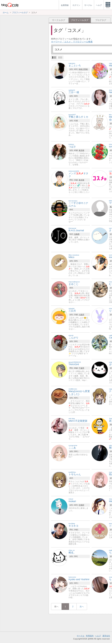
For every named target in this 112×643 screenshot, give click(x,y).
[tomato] (100, 151)
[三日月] (59, 316)
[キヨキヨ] (59, 531)
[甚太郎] (100, 426)
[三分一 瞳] (59, 97)
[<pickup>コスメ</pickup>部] (100, 178)
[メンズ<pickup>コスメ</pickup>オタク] (59, 178)
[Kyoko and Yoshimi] (59, 584)
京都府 (81, 505)
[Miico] (59, 262)
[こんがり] (59, 343)
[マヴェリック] (100, 208)
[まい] (100, 369)
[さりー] (100, 235)
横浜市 (88, 69)
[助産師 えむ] (100, 479)
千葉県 (81, 368)
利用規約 (90, 636)
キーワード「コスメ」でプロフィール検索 (72, 42)
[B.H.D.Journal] (59, 235)
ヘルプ (98, 636)
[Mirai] (100, 506)
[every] (100, 262)
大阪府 (81, 315)
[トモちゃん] (59, 479)
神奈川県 (82, 69)
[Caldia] (100, 343)
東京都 (81, 150)
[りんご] (100, 557)
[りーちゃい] (100, 316)
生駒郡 (76, 234)
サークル (80, 636)
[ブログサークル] (10, 5)
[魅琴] (100, 453)
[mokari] (59, 506)
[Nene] (100, 97)
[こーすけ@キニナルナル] (59, 208)
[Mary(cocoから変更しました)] (59, 396)
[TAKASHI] (59, 369)
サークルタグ (58, 20)
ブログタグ (100, 20)
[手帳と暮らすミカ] (59, 122)
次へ (82, 606)
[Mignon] (100, 70)
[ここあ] (59, 453)
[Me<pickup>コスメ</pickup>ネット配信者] (100, 122)
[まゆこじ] (59, 289)
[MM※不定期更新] (59, 426)
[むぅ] (100, 289)
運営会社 (106, 636)
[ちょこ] (100, 584)
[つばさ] (59, 151)
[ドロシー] (100, 531)
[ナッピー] (100, 396)
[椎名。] (59, 557)
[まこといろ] (59, 70)
